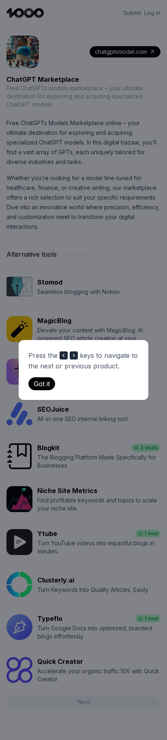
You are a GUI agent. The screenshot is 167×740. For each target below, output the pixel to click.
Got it (42, 384)
